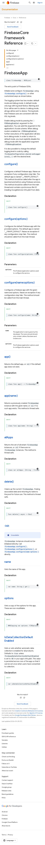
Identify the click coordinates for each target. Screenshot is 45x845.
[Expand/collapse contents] (17, 50)
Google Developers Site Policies (25, 715)
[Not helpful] (21, 22)
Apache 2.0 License (36, 713)
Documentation (10, 9)
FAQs (3, 798)
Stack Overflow (7, 784)
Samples (5, 740)
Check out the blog (8, 757)
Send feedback (12, 27)
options (8, 598)
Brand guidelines (7, 794)
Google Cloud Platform (10, 822)
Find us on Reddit (8, 760)
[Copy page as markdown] (32, 43)
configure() (11, 164)
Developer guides (8, 733)
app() (7, 356)
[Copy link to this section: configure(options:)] (29, 219)
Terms (4, 835)
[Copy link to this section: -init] (11, 526)
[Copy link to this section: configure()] (20, 164)
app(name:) (11, 395)
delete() (9, 481)
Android (4, 812)
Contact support (7, 780)
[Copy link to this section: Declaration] (18, 196)
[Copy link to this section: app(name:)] (20, 396)
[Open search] (29, 2)
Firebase (7, 18)
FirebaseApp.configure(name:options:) (22, 552)
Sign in (40, 3)
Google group (6, 787)
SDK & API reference (9, 737)
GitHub (4, 747)
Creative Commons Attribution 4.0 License (29, 711)
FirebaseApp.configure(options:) (19, 549)
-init (6, 526)
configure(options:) (15, 219)
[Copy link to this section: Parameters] (18, 264)
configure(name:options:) (19, 282)
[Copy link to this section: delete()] (16, 482)
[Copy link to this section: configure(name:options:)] (37, 282)
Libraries (5, 744)
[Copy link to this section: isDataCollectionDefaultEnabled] (16, 641)
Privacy (10, 835)
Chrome (4, 815)
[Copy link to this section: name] (13, 562)
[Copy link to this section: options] (15, 598)
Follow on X (6, 764)
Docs (14, 18)
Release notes (6, 791)
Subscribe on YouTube (9, 767)
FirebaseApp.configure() (16, 93)
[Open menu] (3, 2)
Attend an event (7, 771)
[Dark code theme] (39, 79)
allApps (8, 437)
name (7, 562)
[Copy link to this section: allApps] (15, 437)
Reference (22, 18)
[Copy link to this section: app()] (12, 357)
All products (6, 826)
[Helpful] (17, 22)
